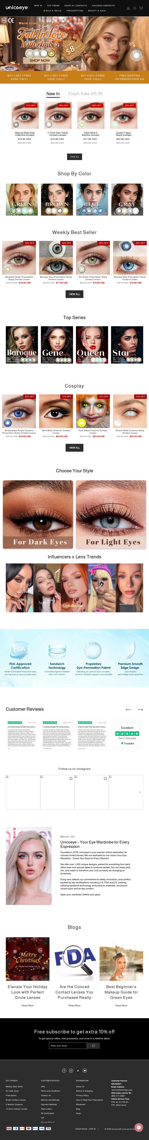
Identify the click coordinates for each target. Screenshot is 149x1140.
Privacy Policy (82, 1095)
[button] (140, 792)
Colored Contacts (103, 6)
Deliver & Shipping (84, 1091)
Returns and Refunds (50, 1100)
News (78, 1113)
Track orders (46, 1109)
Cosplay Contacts (75, 6)
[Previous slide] (129, 710)
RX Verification (47, 1113)
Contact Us (46, 1095)
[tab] (72, 65)
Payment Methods (49, 1104)
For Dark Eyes (12, 1091)
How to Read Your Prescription (89, 1100)
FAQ (43, 1086)
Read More (28, 1005)
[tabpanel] (74, 44)
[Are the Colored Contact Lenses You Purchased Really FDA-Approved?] (74, 959)
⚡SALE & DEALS (52, 11)
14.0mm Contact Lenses (17, 1109)
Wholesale (80, 1104)
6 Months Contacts (14, 1104)
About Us (80, 1086)
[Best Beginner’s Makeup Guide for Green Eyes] (121, 959)
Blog (78, 1109)
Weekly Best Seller (14, 1086)
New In (38, 6)
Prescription (75, 11)
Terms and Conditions (50, 1091)
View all (74, 294)
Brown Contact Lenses (16, 1100)
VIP (42, 1118)
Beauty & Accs (97, 11)
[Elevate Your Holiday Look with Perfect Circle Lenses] (27, 959)
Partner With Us (48, 1122)
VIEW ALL (74, 157)
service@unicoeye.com (122, 1090)
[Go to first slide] (140, 710)
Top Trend (53, 6)
